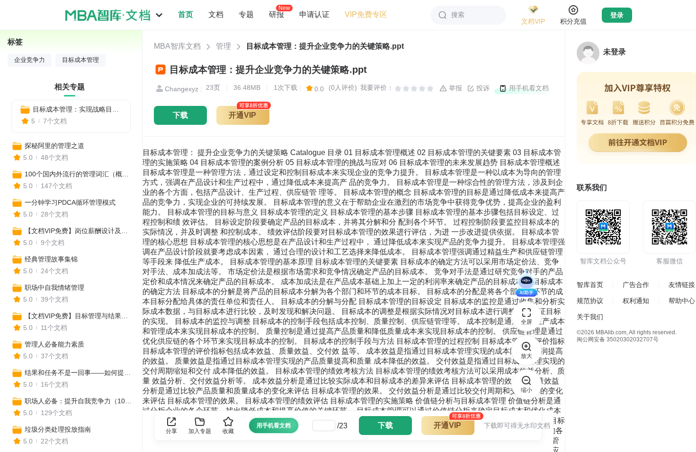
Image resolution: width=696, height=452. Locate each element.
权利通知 (636, 300)
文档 (215, 14)
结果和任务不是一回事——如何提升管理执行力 (79, 372)
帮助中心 (682, 300)
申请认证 (314, 14)
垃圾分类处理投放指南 (58, 429)
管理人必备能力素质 (54, 344)
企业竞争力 (29, 60)
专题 (246, 14)
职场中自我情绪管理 (54, 287)
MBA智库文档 (177, 46)
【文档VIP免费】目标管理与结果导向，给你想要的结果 (79, 316)
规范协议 (590, 300)
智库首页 (590, 284)
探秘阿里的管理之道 (54, 145)
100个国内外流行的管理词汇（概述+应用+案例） (79, 174)
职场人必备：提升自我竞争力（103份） (79, 401)
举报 (454, 88)
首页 (185, 14)
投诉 (482, 88)
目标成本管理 (80, 60)
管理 (223, 46)
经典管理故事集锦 (51, 259)
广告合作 (636, 284)
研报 (276, 14)
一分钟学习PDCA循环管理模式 (70, 202)
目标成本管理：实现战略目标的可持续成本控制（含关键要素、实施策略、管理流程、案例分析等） (78, 109)
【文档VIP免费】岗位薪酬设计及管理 (79, 231)
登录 (617, 15)
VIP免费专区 (366, 14)
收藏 (228, 431)
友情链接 (682, 284)
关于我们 (590, 317)
